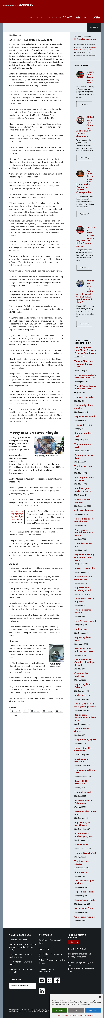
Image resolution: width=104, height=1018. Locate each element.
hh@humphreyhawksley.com (85, 39)
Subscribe (73, 942)
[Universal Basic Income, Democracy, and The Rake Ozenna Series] (80, 230)
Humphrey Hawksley (36, 1009)
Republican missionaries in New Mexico (85, 718)
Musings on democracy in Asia (90, 77)
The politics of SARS (85, 853)
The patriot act (82, 792)
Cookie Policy (60, 1015)
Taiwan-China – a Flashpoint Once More (83, 364)
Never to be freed (84, 908)
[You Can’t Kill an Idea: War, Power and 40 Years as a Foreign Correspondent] (80, 174)
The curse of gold (83, 397)
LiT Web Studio (42, 1011)
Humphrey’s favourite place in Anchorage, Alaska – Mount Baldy (22, 947)
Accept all (59, 1010)
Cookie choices (93, 1010)
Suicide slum (81, 845)
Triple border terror (84, 892)
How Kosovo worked (85, 621)
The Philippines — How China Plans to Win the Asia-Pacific (85, 350)
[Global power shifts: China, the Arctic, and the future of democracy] (80, 120)
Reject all (76, 1010)
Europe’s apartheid (84, 900)
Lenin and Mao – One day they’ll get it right (84, 662)
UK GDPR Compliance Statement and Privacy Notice (80, 1015)
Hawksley (18, 5)
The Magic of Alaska (18, 939)
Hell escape (80, 629)
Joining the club (83, 425)
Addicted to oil (82, 695)
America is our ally (84, 568)
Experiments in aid (84, 416)
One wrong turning (84, 917)
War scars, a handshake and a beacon (83, 533)
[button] (100, 997)
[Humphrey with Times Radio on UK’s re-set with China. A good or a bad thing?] (80, 284)
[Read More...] (84, 104)
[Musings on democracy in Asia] (80, 75)
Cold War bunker (83, 510)
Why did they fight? (85, 740)
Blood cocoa (81, 872)
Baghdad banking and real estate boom (84, 557)
